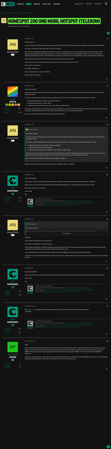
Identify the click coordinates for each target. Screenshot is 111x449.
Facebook (55, 204)
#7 (107, 306)
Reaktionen (8, 108)
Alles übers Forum (49, 202)
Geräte (92, 202)
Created (47, 204)
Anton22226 (31, 309)
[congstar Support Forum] (8, 4)
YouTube (71, 204)
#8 (107, 341)
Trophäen (7, 110)
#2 (107, 86)
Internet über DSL (84, 202)
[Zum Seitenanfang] (108, 446)
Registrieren (98, 3)
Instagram (63, 204)
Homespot (75, 202)
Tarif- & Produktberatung (63, 202)
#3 (107, 124)
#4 (107, 175)
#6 (107, 268)
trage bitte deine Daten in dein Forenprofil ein (77, 201)
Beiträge (7, 112)
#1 (107, 38)
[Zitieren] (106, 79)
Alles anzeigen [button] (66, 233)
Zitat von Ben (32, 224)
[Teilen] (108, 33)
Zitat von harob (33, 129)
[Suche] (106, 4)
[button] (79, 4)
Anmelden (89, 3)
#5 (107, 219)
